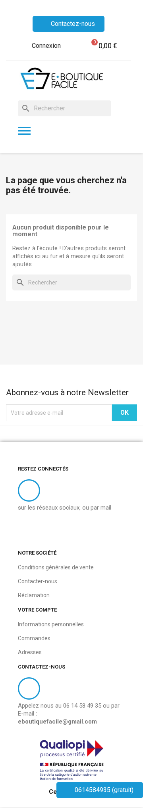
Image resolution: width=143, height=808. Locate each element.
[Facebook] (28, 530)
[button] (103, 46)
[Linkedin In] (49, 530)
